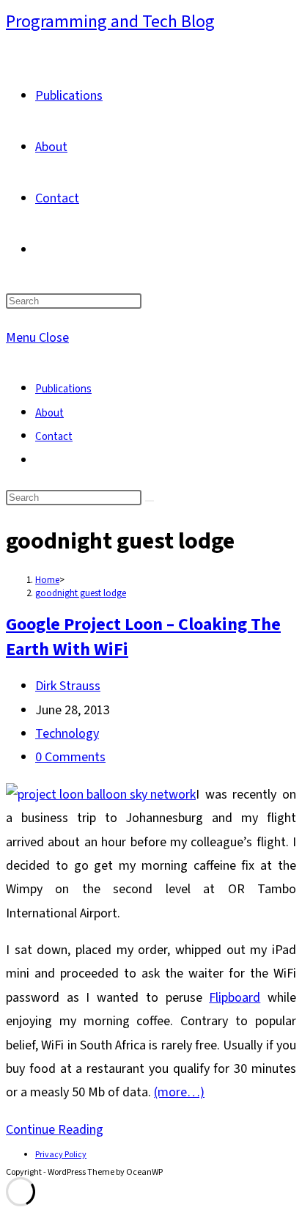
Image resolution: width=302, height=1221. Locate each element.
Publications (63, 389)
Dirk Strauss (67, 686)
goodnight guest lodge (80, 593)
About (49, 413)
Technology (67, 734)
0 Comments (70, 757)
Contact (54, 436)
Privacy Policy (60, 1154)
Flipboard (234, 998)
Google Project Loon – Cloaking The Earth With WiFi (143, 637)
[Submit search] (149, 500)
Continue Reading (54, 1130)
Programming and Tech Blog (110, 21)
